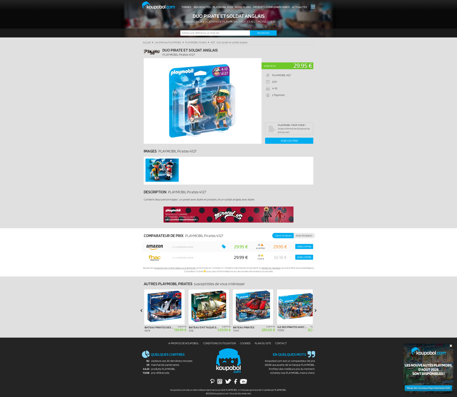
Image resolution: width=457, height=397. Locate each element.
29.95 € (302, 66)
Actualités (299, 7)
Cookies (245, 343)
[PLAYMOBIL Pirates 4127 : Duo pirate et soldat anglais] (203, 101)
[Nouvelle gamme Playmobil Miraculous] (228, 221)
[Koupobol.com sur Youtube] (243, 381)
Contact (281, 343)
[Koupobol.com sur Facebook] (235, 381)
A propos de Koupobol (183, 343)
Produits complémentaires (271, 7)
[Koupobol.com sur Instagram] (220, 381)
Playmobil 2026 (223, 7)
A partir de (270, 66)
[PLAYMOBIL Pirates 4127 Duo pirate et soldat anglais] (162, 180)
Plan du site (263, 343)
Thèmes (186, 7)
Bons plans (243, 7)
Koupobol (160, 5)
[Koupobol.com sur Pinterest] (212, 381)
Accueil (147, 42)
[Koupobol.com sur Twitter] (228, 381)
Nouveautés (202, 7)
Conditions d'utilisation (219, 343)
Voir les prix (289, 140)
